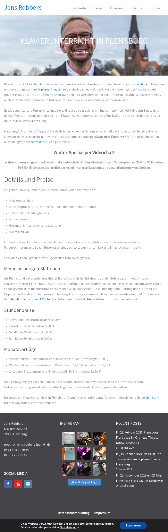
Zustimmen (133, 525)
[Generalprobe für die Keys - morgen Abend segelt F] (84, 438)
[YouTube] (18, 484)
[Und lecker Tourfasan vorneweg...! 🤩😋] (68, 469)
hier (18, 258)
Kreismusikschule (135, 84)
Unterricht (98, 8)
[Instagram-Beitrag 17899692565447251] (68, 438)
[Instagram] (28, 484)
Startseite (78, 8)
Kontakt (155, 8)
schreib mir (38, 142)
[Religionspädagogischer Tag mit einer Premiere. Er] (99, 469)
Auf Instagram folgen (86, 482)
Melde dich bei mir (149, 397)
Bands (137, 8)
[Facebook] (8, 484)
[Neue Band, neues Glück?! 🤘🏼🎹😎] (99, 453)
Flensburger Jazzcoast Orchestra (32, 299)
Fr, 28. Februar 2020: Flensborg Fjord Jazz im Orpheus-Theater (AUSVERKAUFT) (138, 437)
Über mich (117, 8)
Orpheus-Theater (49, 89)
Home (59, 52)
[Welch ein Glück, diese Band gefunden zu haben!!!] (99, 438)
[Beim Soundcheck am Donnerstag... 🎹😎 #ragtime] (84, 453)
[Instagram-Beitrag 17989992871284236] (68, 453)
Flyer (19, 142)
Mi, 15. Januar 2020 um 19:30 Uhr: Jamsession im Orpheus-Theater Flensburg (139, 459)
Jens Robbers (23, 7)
